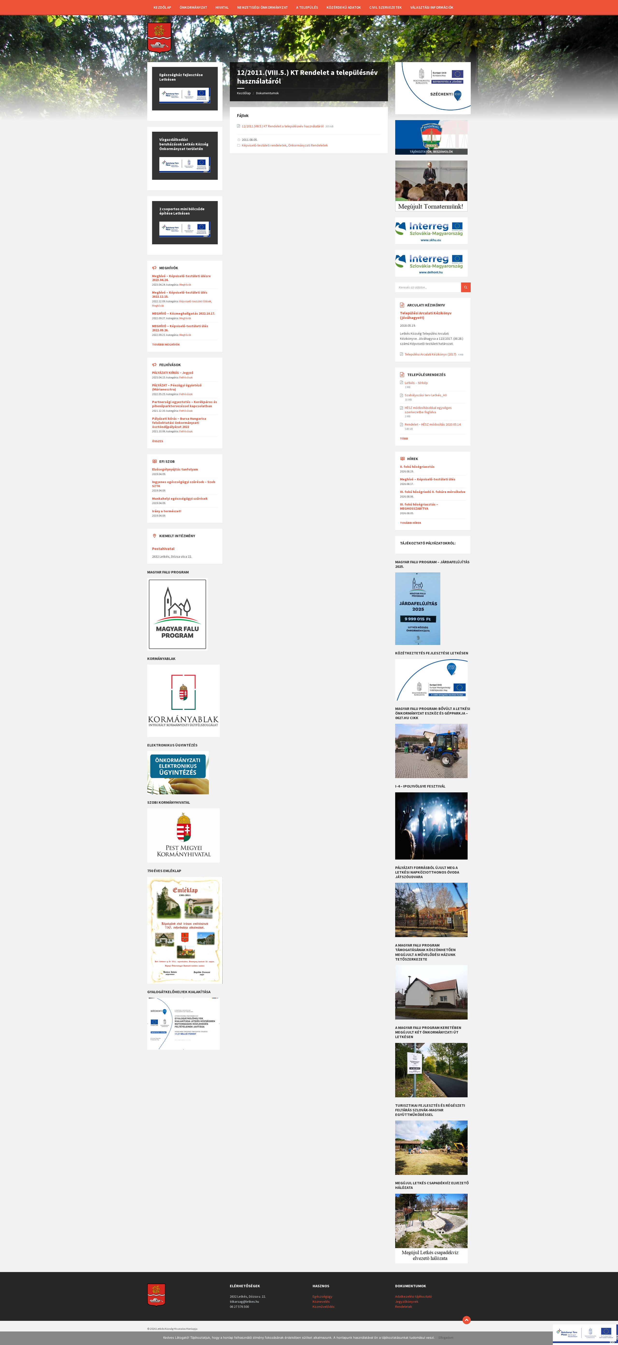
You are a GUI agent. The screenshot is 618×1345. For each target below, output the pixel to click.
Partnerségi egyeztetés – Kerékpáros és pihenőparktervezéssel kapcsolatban (184, 404)
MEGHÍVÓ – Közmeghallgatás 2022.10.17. (183, 313)
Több (404, 438)
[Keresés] (466, 287)
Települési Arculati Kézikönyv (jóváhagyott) (425, 315)
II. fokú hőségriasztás (417, 466)
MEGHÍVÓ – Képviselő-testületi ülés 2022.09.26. (180, 328)
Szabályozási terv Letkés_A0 (426, 395)
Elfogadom (446, 1338)
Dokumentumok (267, 93)
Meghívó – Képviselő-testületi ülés (427, 479)
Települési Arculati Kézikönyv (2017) (431, 354)
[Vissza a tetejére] (467, 1320)
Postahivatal (163, 548)
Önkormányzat (193, 7)
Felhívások (186, 377)
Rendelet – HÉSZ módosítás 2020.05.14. (433, 424)
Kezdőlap (162, 7)
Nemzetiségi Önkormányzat (262, 7)
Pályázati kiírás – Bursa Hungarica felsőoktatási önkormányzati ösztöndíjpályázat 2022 (179, 422)
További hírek (410, 523)
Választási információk (432, 7)
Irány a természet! (166, 511)
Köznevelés (321, 1301)
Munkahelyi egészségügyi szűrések (180, 498)
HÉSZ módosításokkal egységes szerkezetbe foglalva (428, 409)
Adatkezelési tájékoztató (413, 1296)
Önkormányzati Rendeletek (308, 145)
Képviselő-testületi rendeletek (264, 145)
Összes (157, 441)
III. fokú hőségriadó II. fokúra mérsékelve (432, 492)
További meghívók (166, 344)
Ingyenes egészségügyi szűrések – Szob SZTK (183, 484)
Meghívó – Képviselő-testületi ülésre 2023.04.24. (181, 278)
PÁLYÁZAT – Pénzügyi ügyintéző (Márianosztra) (177, 387)
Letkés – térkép (416, 383)
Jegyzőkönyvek (406, 1301)
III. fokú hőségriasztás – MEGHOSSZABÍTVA (419, 506)
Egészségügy (322, 1296)
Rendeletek (403, 1306)
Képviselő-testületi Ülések (195, 301)
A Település (307, 7)
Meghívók (185, 284)
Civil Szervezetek (385, 7)
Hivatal (222, 7)
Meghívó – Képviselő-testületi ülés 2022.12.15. (179, 294)
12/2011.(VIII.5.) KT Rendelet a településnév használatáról (283, 126)
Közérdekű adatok (344, 7)
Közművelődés (324, 1306)
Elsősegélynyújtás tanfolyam (175, 469)
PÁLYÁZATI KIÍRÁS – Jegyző (172, 372)
